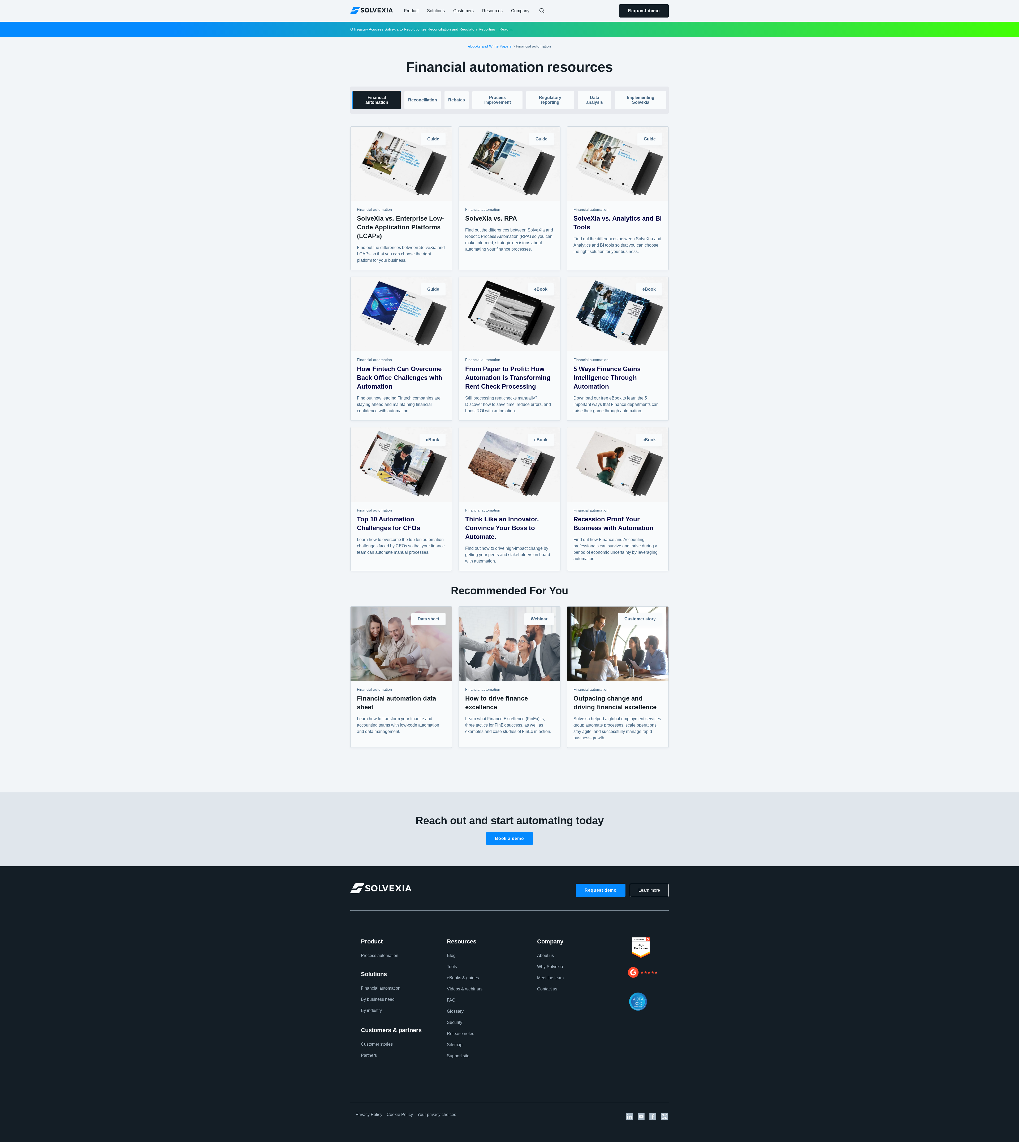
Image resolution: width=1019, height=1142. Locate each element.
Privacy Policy (369, 1114)
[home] (371, 10)
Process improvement (497, 100)
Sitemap (455, 1044)
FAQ (451, 1000)
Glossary (455, 1011)
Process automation (379, 955)
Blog (451, 955)
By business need (378, 999)
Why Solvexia (550, 966)
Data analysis (594, 100)
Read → (506, 29)
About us (545, 955)
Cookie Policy (400, 1114)
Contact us (547, 989)
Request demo (644, 10)
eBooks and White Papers (490, 46)
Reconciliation (422, 100)
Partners (369, 1055)
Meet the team (550, 978)
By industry (371, 1010)
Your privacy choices (436, 1114)
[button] (411, 10)
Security (454, 1022)
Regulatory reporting (550, 100)
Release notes (460, 1033)
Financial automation (376, 100)
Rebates (456, 100)
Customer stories (377, 1044)
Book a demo (509, 838)
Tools (452, 966)
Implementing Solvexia (640, 100)
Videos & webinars (464, 989)
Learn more (649, 890)
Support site (458, 1056)
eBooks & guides (463, 978)
